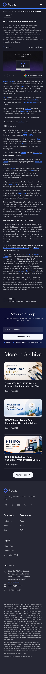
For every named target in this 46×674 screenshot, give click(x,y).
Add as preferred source (34, 75)
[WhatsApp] (24, 504)
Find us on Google (14, 582)
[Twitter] (12, 504)
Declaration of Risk (11, 555)
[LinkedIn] (6, 504)
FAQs (22, 530)
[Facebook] (31, 504)
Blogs (11, 11)
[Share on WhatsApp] (9, 75)
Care (5, 530)
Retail (6, 526)
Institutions (8, 521)
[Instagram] (18, 504)
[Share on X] (13, 75)
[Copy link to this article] (4, 75)
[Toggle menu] (40, 4)
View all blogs (21, 475)
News (22, 526)
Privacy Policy (9, 546)
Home (5, 11)
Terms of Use (9, 551)
